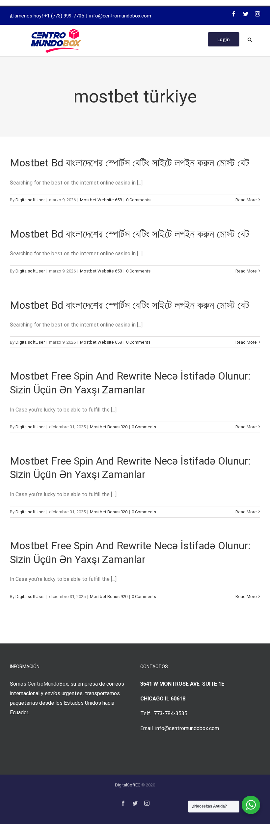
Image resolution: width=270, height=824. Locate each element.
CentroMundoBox (48, 684)
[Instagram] (257, 13)
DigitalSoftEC (127, 784)
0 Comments (138, 199)
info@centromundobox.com (120, 16)
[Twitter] (245, 13)
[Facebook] (233, 13)
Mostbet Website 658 (101, 199)
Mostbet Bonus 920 (108, 426)
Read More (246, 199)
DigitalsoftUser (30, 199)
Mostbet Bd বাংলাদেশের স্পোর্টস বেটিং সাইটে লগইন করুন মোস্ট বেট (129, 162)
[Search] (250, 39)
